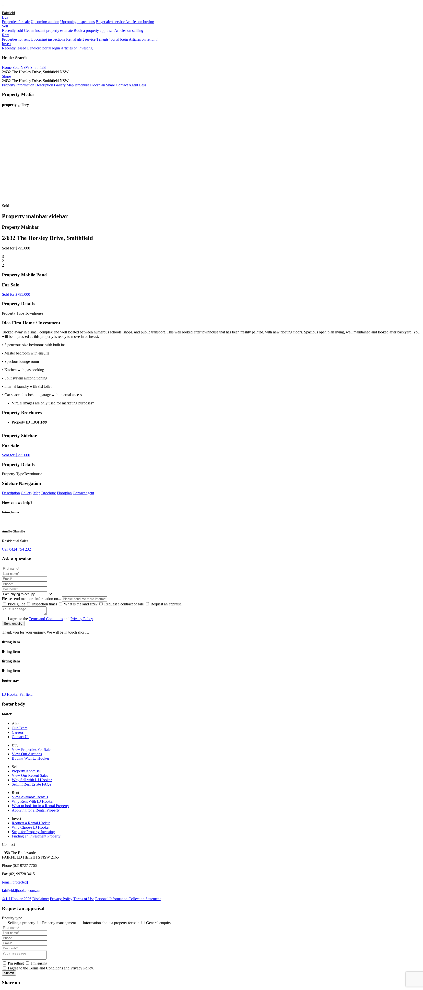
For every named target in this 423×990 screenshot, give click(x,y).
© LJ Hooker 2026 (16, 899)
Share (6, 76)
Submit (9, 973)
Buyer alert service (110, 22)
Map (36, 493)
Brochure (48, 493)
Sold (16, 67)
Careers (18, 732)
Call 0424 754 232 (16, 549)
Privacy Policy (81, 619)
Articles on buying (139, 22)
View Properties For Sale (31, 749)
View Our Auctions (27, 754)
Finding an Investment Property (36, 836)
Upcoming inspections (77, 22)
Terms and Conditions (46, 619)
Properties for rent (16, 39)
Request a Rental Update (31, 823)
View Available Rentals (30, 797)
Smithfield (38, 67)
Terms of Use (83, 899)
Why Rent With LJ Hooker (33, 801)
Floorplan (64, 493)
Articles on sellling (128, 30)
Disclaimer (40, 899)
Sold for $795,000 (16, 294)
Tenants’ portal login (112, 39)
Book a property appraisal (94, 30)
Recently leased (14, 48)
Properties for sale (16, 22)
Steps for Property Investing (33, 832)
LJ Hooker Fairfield (17, 694)
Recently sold (12, 30)
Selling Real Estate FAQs (31, 784)
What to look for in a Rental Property (40, 806)
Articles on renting (143, 39)
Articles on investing (77, 48)
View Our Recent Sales (30, 775)
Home (7, 67)
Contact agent (83, 493)
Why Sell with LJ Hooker (32, 780)
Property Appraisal (26, 771)
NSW (25, 67)
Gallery (26, 493)
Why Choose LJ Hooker (31, 827)
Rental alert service (80, 39)
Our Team (19, 728)
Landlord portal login (43, 48)
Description (11, 493)
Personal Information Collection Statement (128, 899)
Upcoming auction (45, 22)
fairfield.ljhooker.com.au (21, 890)
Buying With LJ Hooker (30, 758)
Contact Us (20, 737)
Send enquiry (13, 623)
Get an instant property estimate (48, 30)
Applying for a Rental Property (36, 810)
